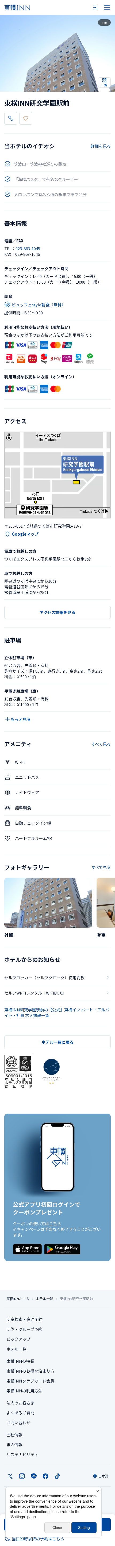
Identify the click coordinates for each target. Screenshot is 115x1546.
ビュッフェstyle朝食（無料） (39, 304)
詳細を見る (101, 146)
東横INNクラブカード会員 (30, 1381)
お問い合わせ (18, 1422)
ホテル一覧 (44, 1298)
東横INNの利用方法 (24, 1390)
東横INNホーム (17, 1298)
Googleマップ (25, 534)
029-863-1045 (28, 248)
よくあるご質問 (20, 1412)
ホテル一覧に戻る (57, 1042)
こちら (55, 1223)
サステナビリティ (22, 1454)
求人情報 (14, 1444)
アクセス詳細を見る (57, 612)
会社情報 (14, 1434)
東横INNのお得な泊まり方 (30, 1371)
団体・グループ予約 (24, 1329)
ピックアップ (18, 1339)
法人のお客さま (20, 1403)
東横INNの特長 (20, 1361)
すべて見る (101, 744)
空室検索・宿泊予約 (24, 1319)
